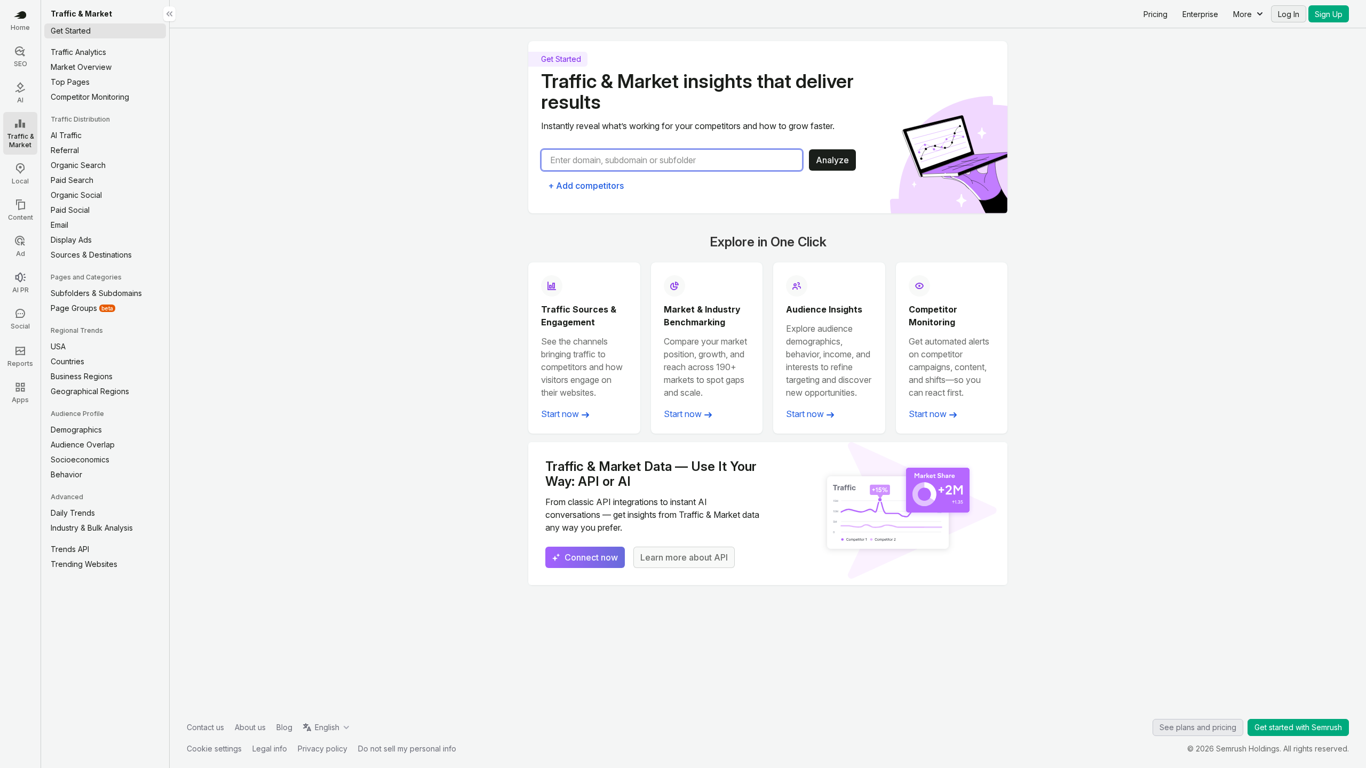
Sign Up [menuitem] (1329, 14)
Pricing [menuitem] (1155, 14)
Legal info (269, 748)
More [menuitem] (1242, 14)
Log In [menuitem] (1288, 14)
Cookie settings (214, 748)
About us (250, 727)
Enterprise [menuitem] (1200, 14)
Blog (284, 727)
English (327, 727)
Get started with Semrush (1298, 727)
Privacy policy (322, 748)
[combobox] (676, 160)
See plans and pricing (1197, 727)
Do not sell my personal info (407, 748)
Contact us (205, 727)
